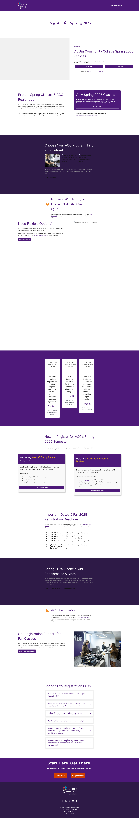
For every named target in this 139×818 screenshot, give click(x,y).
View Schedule (97, 106)
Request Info (119, 66)
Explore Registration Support (27, 651)
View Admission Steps (42, 487)
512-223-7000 (69, 813)
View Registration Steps (97, 490)
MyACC (87, 480)
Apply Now (89, 66)
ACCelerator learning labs (40, 235)
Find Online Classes (24, 239)
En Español (77, 46)
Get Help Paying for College (53, 588)
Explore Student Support (70, 588)
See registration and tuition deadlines (86, 115)
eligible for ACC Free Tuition (82, 617)
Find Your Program (51, 177)
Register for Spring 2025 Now (96, 71)
